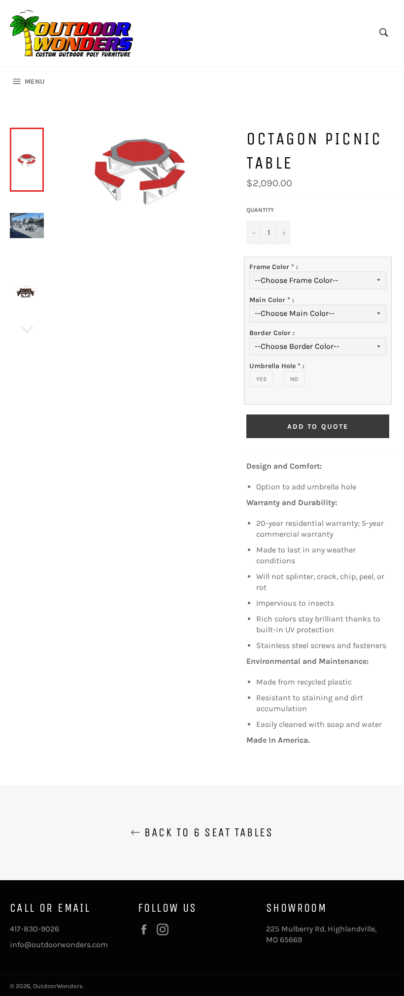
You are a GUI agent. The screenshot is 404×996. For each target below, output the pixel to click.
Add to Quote (317, 426)
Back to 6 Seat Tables (206, 832)
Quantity (260, 209)
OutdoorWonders (58, 986)
